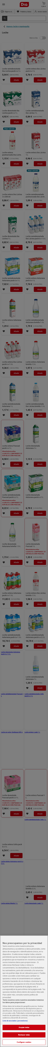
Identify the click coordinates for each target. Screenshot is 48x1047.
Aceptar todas (24, 1027)
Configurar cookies (24, 1042)
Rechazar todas (24, 1035)
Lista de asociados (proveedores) (15, 1021)
